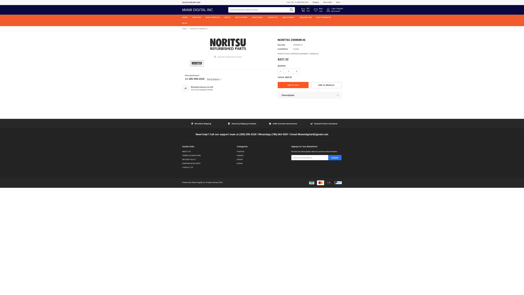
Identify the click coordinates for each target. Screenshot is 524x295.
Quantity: (282, 66)
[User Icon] (328, 10)
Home (184, 29)
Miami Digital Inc (197, 10)
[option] (207, 2)
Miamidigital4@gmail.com (313, 134)
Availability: (283, 49)
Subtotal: (281, 77)
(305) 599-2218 (247, 134)
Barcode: (281, 45)
